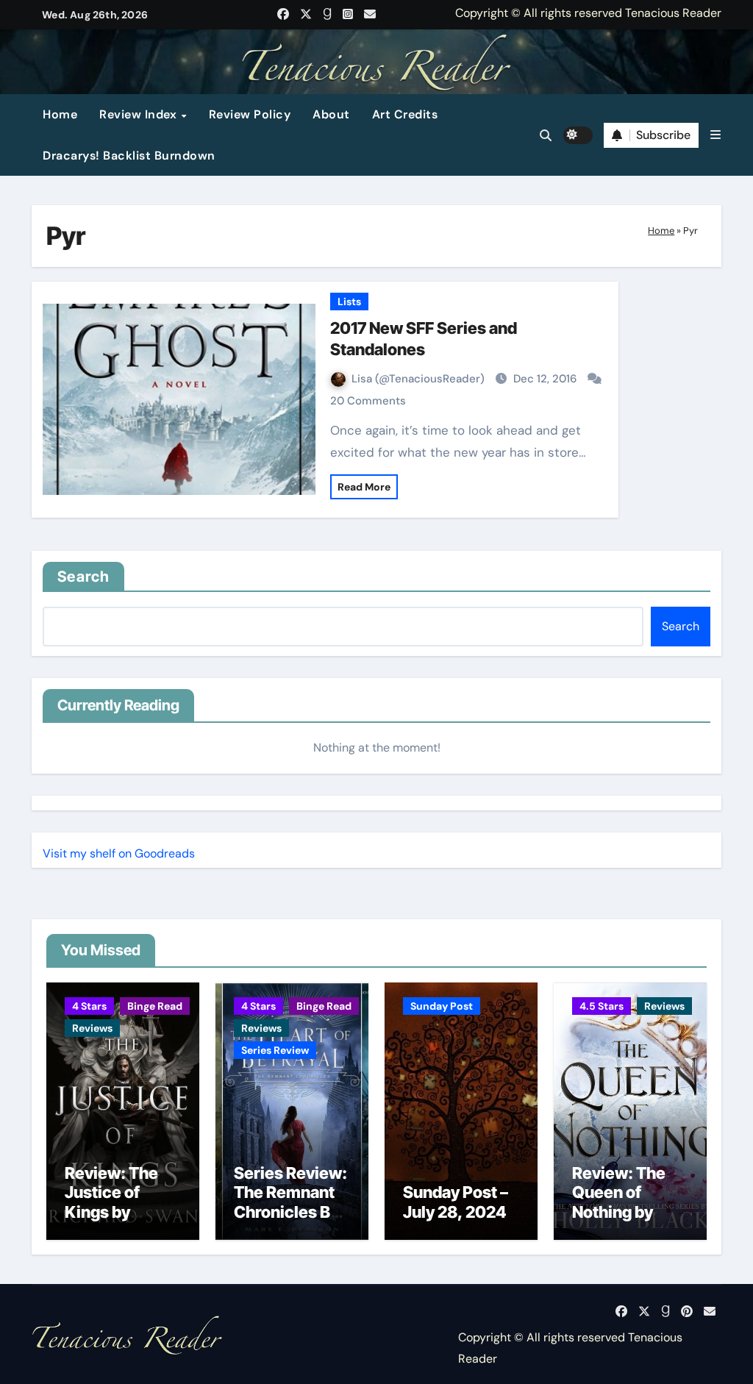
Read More (364, 486)
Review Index (139, 114)
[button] (715, 135)
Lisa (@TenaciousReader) (419, 378)
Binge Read (154, 1006)
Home (60, 114)
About (331, 114)
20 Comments (368, 400)
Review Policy (250, 114)
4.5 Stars (601, 1006)
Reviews (92, 1028)
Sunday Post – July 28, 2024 (455, 1202)
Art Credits (405, 114)
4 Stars (89, 1006)
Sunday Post (441, 1006)
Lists (349, 301)
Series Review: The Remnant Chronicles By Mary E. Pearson (290, 1211)
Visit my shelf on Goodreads (119, 853)
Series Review (275, 1050)
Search (83, 576)
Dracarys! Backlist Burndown (129, 155)
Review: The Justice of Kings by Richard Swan (116, 1202)
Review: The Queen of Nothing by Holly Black (618, 1202)
